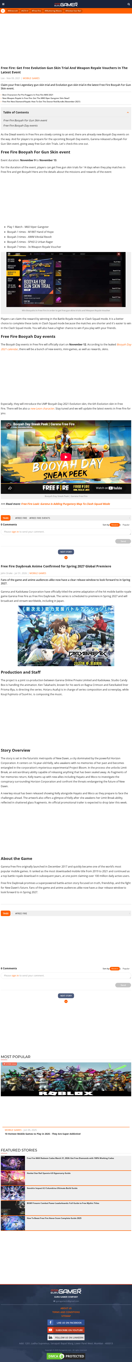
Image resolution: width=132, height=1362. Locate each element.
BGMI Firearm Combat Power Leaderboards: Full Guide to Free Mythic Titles (63, 1203)
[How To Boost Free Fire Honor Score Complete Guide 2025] (13, 1223)
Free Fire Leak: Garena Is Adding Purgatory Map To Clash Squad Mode (65, 504)
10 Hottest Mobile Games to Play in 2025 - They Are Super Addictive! (43, 1133)
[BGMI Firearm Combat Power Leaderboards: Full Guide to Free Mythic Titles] (13, 1208)
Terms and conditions (66, 1312)
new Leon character (42, 408)
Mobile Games (31, 78)
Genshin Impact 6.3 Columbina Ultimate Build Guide (52, 1188)
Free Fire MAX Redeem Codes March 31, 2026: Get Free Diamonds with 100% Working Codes (70, 1158)
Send (123, 541)
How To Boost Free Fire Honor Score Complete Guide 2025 (54, 1218)
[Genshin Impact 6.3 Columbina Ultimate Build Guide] (13, 1193)
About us (66, 1308)
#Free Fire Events (39, 518)
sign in (15, 531)
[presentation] (12, 518)
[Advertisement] (66, 39)
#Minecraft (13, 10)
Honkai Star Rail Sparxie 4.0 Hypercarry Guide (49, 1173)
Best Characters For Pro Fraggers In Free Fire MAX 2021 (27, 94)
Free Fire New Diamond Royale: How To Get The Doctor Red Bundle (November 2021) (41, 101)
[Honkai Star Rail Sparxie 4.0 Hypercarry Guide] (13, 1178)
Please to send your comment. (24, 531)
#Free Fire (36, 10)
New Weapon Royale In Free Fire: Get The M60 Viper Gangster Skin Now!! (35, 98)
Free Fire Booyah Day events (20, 125)
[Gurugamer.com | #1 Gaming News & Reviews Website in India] (66, 4)
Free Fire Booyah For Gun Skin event (25, 120)
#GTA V (24, 10)
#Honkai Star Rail (73, 10)
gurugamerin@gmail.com (67, 1301)
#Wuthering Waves (53, 10)
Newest (114, 524)
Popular (126, 524)
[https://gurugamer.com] (66, 1291)
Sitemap (66, 1315)
